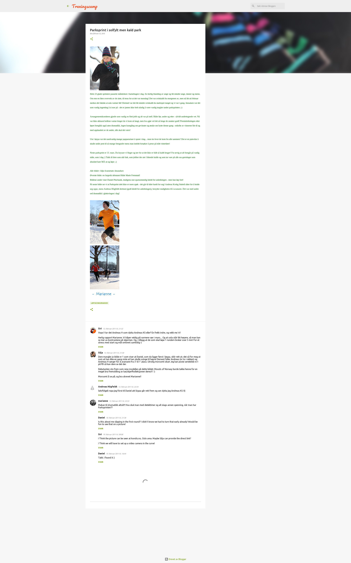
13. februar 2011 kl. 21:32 (113, 329)
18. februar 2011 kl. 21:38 (116, 418)
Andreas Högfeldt (107, 386)
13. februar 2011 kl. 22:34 (128, 387)
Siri (100, 328)
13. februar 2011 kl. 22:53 (119, 401)
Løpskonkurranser (99, 303)
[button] (91, 39)
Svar (100, 347)
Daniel (101, 417)
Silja (100, 352)
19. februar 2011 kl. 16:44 (116, 454)
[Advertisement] (145, 532)
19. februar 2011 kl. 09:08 (113, 434)
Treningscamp (84, 6)
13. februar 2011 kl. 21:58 (114, 353)
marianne (103, 401)
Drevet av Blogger (177, 559)
